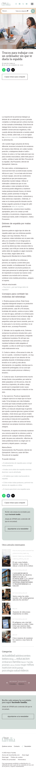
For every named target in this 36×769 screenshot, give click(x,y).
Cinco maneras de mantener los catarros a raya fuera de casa (23, 640)
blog (11, 659)
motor (17, 665)
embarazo (7, 662)
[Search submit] (33, 11)
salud (26, 558)
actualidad (17, 570)
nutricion (7, 667)
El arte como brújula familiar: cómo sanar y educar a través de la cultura (23, 564)
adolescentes (28, 550)
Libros (15, 558)
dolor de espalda (17, 206)
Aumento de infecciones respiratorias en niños (21, 613)
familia (25, 553)
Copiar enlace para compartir (14, 77)
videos (24, 670)
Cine (15, 659)
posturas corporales (11, 137)
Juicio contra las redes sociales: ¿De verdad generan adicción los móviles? (23, 598)
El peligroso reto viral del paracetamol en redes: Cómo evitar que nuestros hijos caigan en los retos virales (23, 625)
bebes (5, 658)
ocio (14, 667)
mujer (24, 665)
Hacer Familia (18, 556)
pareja (20, 668)
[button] (32, 4)
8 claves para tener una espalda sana (16, 489)
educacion (17, 553)
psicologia (17, 550)
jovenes (27, 556)
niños (21, 558)
